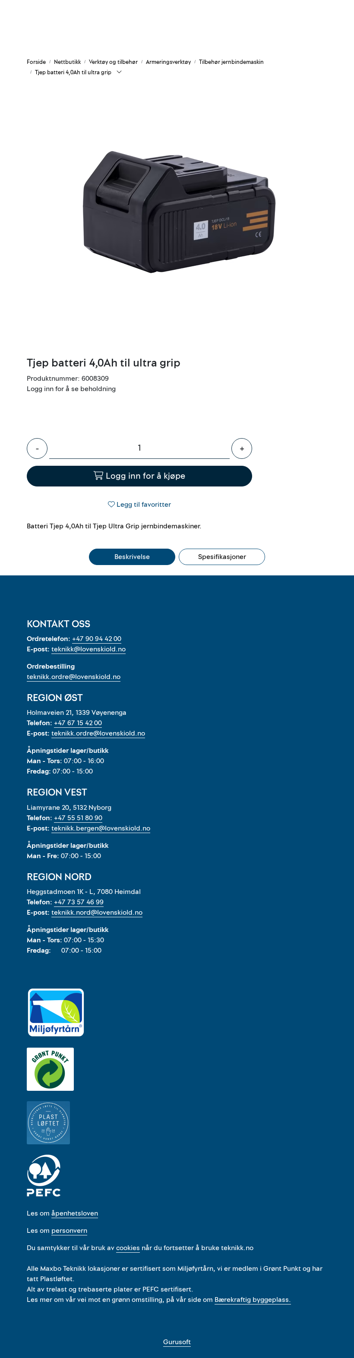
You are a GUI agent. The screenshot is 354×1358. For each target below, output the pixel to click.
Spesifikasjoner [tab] (222, 557)
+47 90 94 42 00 (96, 639)
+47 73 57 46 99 (79, 902)
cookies (128, 1248)
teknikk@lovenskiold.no (88, 649)
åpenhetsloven (74, 1213)
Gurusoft (177, 1342)
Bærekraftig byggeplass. (253, 1299)
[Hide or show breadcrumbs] (119, 72)
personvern (69, 1230)
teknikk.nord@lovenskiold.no (96, 912)
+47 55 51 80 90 (78, 818)
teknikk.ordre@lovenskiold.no (73, 677)
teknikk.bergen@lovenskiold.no (100, 828)
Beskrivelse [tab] (132, 557)
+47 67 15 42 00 (78, 723)
